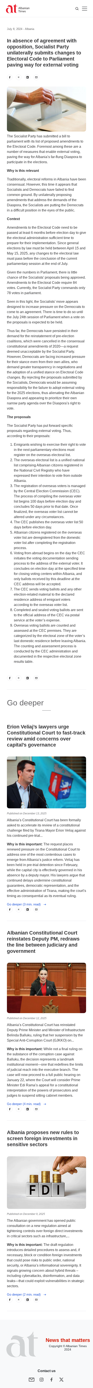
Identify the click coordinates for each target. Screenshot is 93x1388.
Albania (29, 29)
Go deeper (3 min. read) (25, 904)
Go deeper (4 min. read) (25, 1104)
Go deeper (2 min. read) (25, 1294)
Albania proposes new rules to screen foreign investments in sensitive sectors (43, 1138)
